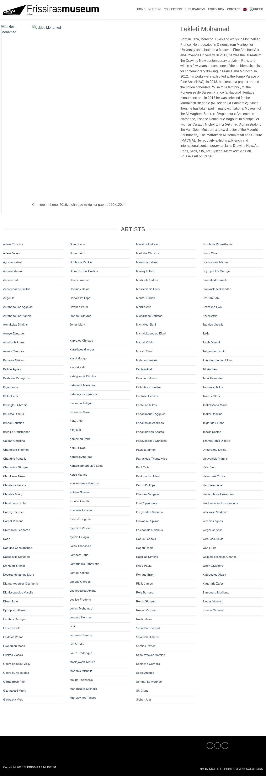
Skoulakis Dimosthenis (217, 244)
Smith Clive (210, 253)
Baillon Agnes (12, 369)
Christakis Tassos (14, 485)
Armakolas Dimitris (15, 324)
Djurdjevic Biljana (14, 610)
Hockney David (79, 289)
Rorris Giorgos (145, 601)
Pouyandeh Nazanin (149, 512)
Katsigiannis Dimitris (83, 376)
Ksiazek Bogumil (80, 519)
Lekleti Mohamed (81, 608)
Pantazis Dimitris (147, 396)
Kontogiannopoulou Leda (86, 465)
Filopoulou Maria (14, 646)
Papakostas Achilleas (150, 422)
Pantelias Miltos (146, 405)
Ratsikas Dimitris (147, 556)
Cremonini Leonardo (16, 530)
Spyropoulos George (216, 271)
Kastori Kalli (77, 367)
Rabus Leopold (146, 538)
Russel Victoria (146, 610)
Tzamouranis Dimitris (216, 440)
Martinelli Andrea (147, 280)
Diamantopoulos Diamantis (20, 583)
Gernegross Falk (14, 681)
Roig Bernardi (145, 592)
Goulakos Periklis (81, 262)
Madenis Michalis (81, 670)
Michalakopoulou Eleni (151, 333)
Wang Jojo (209, 547)
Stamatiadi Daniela (215, 280)
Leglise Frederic (80, 599)
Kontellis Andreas (81, 456)
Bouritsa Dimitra (13, 414)
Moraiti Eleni (144, 351)
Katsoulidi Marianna (83, 385)
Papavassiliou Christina (151, 440)
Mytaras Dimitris (146, 360)
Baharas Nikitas (13, 360)
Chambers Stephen (16, 449)
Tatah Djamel (211, 342)
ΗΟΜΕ (141, 9)
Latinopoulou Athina (83, 590)
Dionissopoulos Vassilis (18, 592)
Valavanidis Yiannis (215, 458)
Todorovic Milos (213, 387)
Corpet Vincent (13, 521)
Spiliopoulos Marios (215, 262)
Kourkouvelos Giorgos (84, 483)
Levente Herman (81, 617)
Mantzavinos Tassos (83, 697)
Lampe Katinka (79, 572)
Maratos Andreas (147, 244)
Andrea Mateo (12, 271)
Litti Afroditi (77, 644)
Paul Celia (142, 467)
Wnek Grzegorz (213, 565)
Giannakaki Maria (14, 690)
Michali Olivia (144, 342)
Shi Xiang (142, 690)
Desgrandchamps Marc (18, 574)
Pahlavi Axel (144, 369)
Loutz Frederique (81, 653)
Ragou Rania (144, 547)
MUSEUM (154, 9)
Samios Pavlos (145, 646)
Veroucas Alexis (213, 538)
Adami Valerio (12, 253)
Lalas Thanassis (80, 546)
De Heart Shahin (14, 565)
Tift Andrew (210, 369)
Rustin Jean (144, 619)
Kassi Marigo (78, 358)
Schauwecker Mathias (150, 654)
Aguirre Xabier (12, 262)
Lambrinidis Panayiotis (84, 563)
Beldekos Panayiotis (16, 378)
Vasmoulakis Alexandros (218, 494)
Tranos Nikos (211, 396)
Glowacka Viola (13, 699)
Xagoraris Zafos (213, 583)
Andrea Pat (10, 280)
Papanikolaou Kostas (150, 431)
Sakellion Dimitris (147, 637)
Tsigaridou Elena (213, 422)
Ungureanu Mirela (214, 449)
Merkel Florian (145, 297)
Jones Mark (77, 324)
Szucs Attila (210, 315)
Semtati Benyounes (149, 681)
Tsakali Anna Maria (215, 405)
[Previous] (40, 117)
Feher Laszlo (11, 628)
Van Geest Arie (212, 485)
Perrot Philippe (145, 485)
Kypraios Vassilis (80, 528)
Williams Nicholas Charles (219, 556)
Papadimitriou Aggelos (150, 414)
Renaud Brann (145, 574)
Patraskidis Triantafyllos (151, 458)
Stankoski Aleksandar (217, 289)
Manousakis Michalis (83, 688)
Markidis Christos (147, 253)
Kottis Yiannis (78, 474)
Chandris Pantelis (14, 458)
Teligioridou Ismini (214, 351)
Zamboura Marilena (216, 592)
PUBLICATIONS (195, 9)
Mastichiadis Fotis (148, 289)
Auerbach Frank (13, 342)
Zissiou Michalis (213, 610)
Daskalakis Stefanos (16, 556)
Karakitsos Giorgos (82, 349)
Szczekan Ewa (212, 306)
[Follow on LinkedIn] (225, 745)
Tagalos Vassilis (213, 324)
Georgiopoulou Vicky (16, 663)
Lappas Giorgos (80, 581)
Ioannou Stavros (80, 315)
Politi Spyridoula (146, 503)
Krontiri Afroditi (79, 501)
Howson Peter (79, 306)
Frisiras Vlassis (13, 654)
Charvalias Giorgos (15, 467)
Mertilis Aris (143, 306)
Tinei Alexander (213, 378)
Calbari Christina (14, 440)
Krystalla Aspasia (81, 510)
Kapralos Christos (81, 340)
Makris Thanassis (81, 679)
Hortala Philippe (80, 297)
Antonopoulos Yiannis (17, 315)
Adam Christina (13, 244)
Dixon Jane (10, 601)
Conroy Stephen (14, 512)
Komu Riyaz (77, 447)
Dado (6, 538)
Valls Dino (209, 467)
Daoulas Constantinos (17, 547)
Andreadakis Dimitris (16, 289)
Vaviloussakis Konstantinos (220, 503)
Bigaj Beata (10, 387)
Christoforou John (15, 503)
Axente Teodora (13, 351)
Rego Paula (143, 565)
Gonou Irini (77, 253)
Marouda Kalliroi (147, 262)
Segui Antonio (145, 672)
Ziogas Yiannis (212, 601)
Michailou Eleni (146, 324)
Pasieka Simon (146, 449)
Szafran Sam (211, 297)
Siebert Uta (143, 699)
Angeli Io (9, 297)
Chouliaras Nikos (14, 476)
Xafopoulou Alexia (214, 574)
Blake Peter (10, 396)
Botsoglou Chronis (15, 405)
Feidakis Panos (13, 637)
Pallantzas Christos (148, 387)
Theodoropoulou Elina (217, 360)
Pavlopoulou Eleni (148, 476)
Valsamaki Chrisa (214, 476)
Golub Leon (77, 244)
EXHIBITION (216, 9)
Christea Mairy (12, 494)
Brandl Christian (13, 422)
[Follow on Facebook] (210, 745)
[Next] (166, 117)
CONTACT (233, 9)
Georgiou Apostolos (16, 672)
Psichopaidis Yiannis (149, 530)
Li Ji (72, 626)
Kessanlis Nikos (80, 412)
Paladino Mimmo (147, 378)
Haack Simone (79, 280)
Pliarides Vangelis (147, 494)
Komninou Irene (80, 438)
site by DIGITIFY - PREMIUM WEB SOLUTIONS (231, 768)
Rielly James (144, 583)
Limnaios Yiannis (81, 635)
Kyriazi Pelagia (79, 537)
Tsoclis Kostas (212, 431)
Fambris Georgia (14, 619)
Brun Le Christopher (16, 431)
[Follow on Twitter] (217, 745)
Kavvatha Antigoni (81, 403)
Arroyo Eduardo (13, 333)
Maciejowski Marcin (82, 662)
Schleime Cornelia (148, 663)
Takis (206, 333)
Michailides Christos (149, 315)
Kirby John (77, 421)
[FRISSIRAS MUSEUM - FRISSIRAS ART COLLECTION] (51, 9)
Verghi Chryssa (213, 530)
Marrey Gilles (145, 271)
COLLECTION (173, 9)
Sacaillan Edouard (148, 628)
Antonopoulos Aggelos (17, 306)
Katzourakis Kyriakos (83, 394)
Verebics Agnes (213, 521)
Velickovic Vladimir (215, 512)
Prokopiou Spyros (147, 521)
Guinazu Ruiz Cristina (84, 271)
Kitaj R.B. (76, 430)
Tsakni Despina (213, 414)
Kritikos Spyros (79, 492)
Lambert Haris (79, 554)
